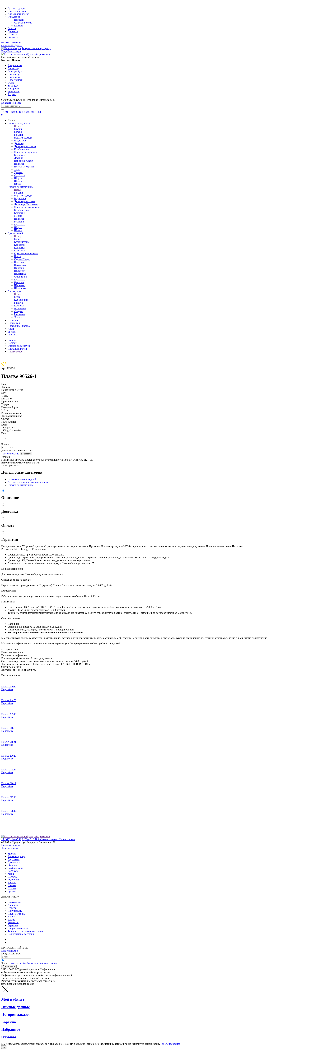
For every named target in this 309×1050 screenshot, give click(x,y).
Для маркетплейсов (18, 14)
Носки (17, 256)
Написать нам (67, 839)
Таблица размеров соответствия (25, 931)
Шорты (18, 178)
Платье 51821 (8, 741)
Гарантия (13, 925)
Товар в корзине (10, 453)
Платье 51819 (8, 728)
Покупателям (15, 910)
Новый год (14, 323)
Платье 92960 (8, 686)
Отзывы (18, 25)
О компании (14, 16)
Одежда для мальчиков (20, 186)
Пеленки (19, 262)
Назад (17, 126)
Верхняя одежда (23, 137)
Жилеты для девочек (25, 152)
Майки (18, 215)
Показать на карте (11, 102)
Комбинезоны (21, 149)
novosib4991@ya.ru (11, 45)
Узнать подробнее (170, 1043)
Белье (17, 297)
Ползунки (19, 270)
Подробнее (7, 689)
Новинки (13, 320)
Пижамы (19, 163)
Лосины (18, 158)
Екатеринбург (15, 71)
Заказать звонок (50, 839)
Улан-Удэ (13, 85)
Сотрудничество (17, 11)
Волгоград (13, 68)
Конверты (19, 244)
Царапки (19, 282)
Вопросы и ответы (18, 928)
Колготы (19, 305)
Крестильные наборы (26, 253)
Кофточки (19, 250)
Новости (19, 19)
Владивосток (15, 65)
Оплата (12, 28)
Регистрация (14, 51)
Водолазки (20, 140)
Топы (17, 169)
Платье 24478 (8, 700)
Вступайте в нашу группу (36, 48)
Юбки (17, 184)
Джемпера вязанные (25, 146)
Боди (17, 239)
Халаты (18, 317)
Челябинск (13, 91)
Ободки (18, 311)
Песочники (20, 265)
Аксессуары (14, 291)
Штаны (18, 181)
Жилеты (12, 865)
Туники (18, 172)
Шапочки (19, 285)
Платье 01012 (8, 783)
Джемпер (19, 143)
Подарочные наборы (19, 325)
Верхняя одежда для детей (22, 479)
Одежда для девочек (19, 123)
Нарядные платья (23, 160)
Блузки (18, 129)
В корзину (26, 454)
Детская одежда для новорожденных (28, 482)
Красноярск (14, 77)
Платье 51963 (8, 797)
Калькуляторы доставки (21, 934)
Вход (4, 51)
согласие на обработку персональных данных (34, 963)
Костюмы (19, 155)
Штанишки (20, 288)
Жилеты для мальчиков (27, 207)
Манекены (20, 308)
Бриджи (18, 134)
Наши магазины (16, 913)
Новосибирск (15, 80)
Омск (11, 82)
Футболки (19, 175)
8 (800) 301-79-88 (31, 112)
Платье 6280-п (9, 811)
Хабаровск (13, 88)
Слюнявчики (21, 276)
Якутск (12, 94)
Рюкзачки (19, 314)
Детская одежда (16, 8)
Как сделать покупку (19, 942)
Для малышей (15, 233)
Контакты (13, 37)
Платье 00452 (8, 769)
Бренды (12, 331)
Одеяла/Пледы (22, 259)
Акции (11, 328)
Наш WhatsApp (9, 950)
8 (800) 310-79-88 (31, 839)
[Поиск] (2, 109)
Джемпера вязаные (24, 201)
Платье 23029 (8, 755)
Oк (4, 1047)
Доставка (13, 31)
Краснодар (13, 74)
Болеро (18, 131)
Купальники (21, 299)
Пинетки (19, 268)
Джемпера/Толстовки (26, 204)
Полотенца (20, 273)
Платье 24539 (8, 714)
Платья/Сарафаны (24, 166)
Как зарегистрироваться (21, 939)
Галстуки (19, 302)
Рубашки (19, 221)
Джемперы (14, 862)
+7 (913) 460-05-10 (11, 42)
